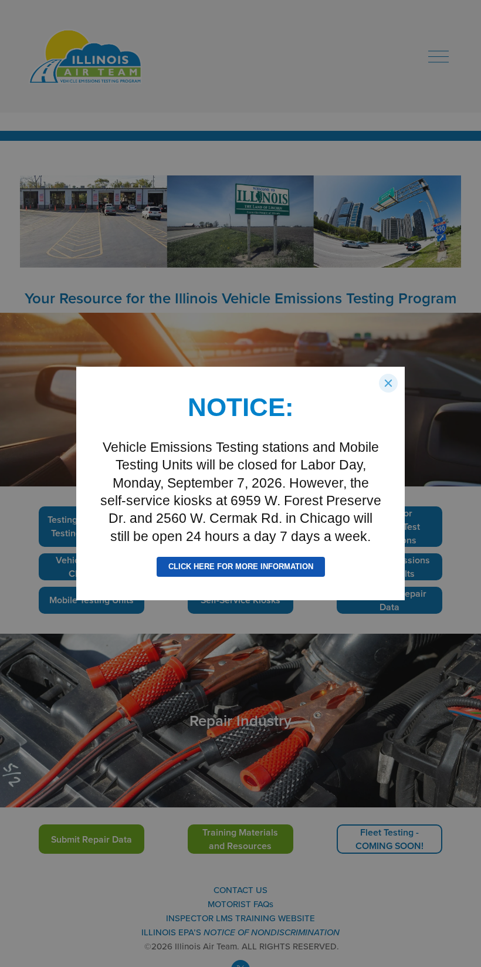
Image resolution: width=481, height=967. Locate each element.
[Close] (388, 383)
